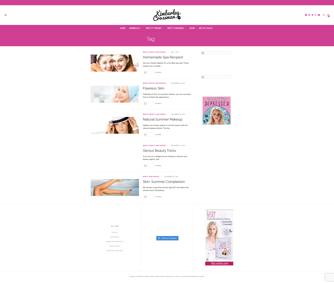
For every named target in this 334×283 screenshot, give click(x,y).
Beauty (146, 52)
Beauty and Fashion (158, 52)
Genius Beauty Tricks (159, 151)
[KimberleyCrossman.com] (167, 15)
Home (122, 28)
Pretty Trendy (153, 28)
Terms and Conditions (115, 250)
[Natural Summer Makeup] (115, 125)
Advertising (114, 237)
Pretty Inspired (175, 28)
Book (192, 28)
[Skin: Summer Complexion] (115, 187)
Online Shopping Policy (115, 241)
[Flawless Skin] (115, 94)
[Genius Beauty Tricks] (145, 165)
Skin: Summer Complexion (164, 182)
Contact (115, 232)
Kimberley (134, 28)
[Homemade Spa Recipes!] (115, 63)
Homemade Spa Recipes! (163, 57)
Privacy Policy (114, 246)
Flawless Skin (153, 88)
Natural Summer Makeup (162, 119)
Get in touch (205, 28)
